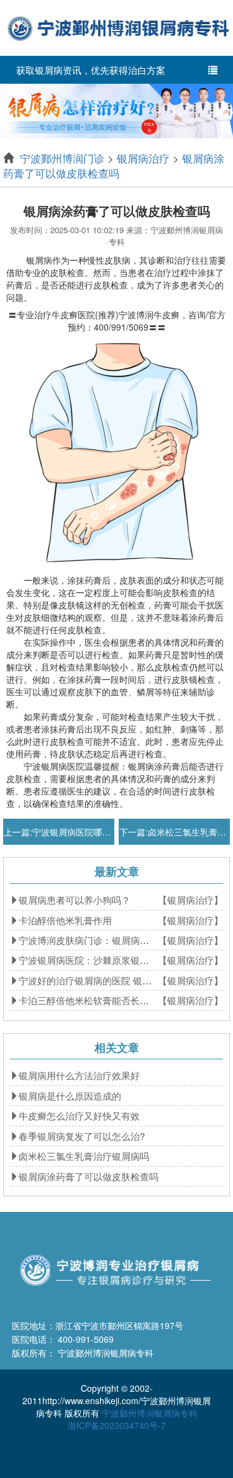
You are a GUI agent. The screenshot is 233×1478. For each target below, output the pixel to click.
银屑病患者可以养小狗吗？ (74, 899)
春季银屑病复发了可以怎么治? (82, 1135)
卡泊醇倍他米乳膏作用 (65, 920)
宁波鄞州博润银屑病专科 (150, 1413)
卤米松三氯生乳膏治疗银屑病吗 (84, 1155)
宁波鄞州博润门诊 (62, 158)
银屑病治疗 (143, 158)
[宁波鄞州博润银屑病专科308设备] (116, 110)
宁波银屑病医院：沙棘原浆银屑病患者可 (102, 959)
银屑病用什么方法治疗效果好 (79, 1075)
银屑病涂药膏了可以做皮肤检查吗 (113, 165)
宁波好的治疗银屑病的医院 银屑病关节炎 (104, 980)
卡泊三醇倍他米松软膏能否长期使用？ (98, 1000)
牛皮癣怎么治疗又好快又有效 (79, 1115)
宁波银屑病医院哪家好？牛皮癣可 (97, 832)
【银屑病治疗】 (190, 899)
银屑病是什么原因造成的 (70, 1095)
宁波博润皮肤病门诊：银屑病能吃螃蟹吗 (102, 939)
